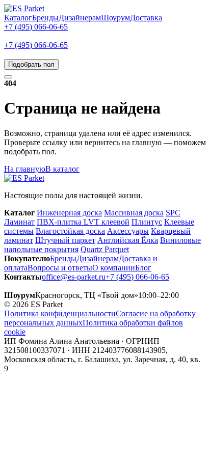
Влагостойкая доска (70, 231)
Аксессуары (128, 231)
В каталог (62, 169)
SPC (173, 212)
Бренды (45, 17)
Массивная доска (134, 212)
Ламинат (19, 221)
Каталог (18, 17)
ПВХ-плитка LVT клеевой (83, 221)
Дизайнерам (80, 17)
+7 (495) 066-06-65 (36, 26)
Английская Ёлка (127, 240)
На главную (24, 169)
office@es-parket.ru (74, 276)
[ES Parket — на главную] (24, 8)
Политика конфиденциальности (60, 313)
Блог (143, 267)
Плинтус (147, 221)
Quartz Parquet (105, 249)
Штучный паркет (65, 240)
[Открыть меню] (8, 76)
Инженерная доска (69, 212)
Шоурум (115, 17)
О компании (113, 267)
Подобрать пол (31, 64)
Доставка (146, 17)
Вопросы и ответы (60, 267)
